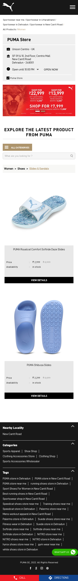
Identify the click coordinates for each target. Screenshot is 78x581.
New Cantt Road (12, 434)
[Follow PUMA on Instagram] (41, 568)
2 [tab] (42, 112)
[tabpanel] (39, 98)
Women (8, 168)
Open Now (51, 69)
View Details (39, 280)
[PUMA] (8, 7)
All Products (9, 29)
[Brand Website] (47, 568)
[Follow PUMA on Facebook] (30, 568)
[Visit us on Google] (36, 568)
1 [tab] (36, 112)
